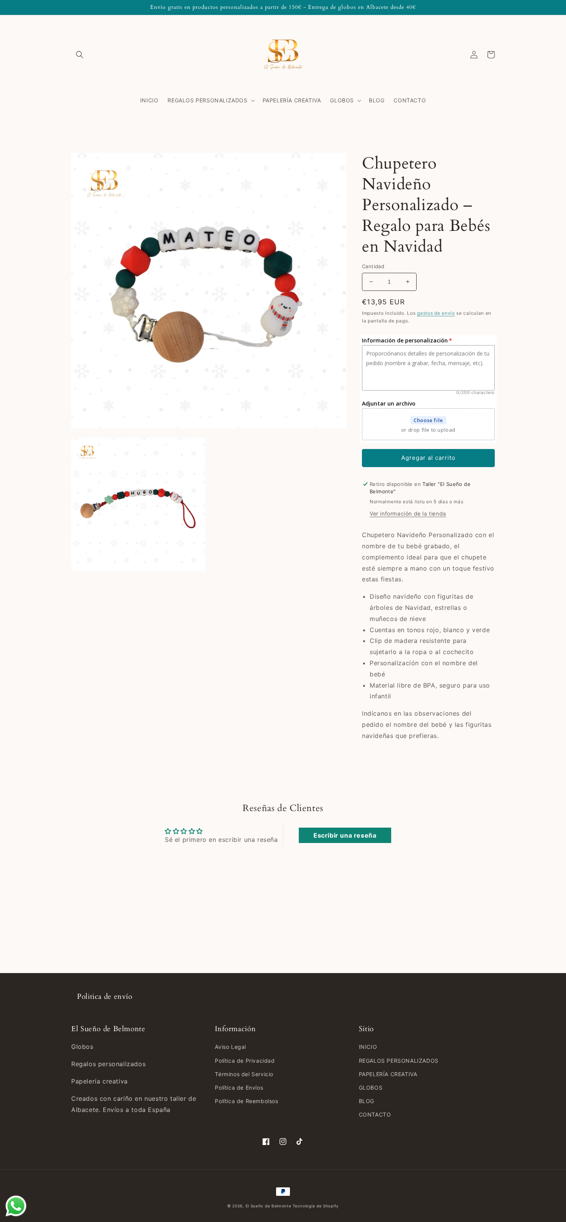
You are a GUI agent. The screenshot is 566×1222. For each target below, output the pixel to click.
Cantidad (373, 266)
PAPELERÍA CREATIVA (388, 1074)
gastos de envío (436, 313)
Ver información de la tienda (408, 513)
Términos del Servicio (244, 1074)
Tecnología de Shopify (316, 1206)
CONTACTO (375, 1114)
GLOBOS (371, 1087)
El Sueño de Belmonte (268, 1206)
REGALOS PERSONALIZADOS (399, 1060)
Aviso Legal (230, 1046)
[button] (79, 54)
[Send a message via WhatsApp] (16, 1206)
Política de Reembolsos (246, 1101)
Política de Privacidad (245, 1060)
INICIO (368, 1046)
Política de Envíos (239, 1087)
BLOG (366, 1101)
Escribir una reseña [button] (344, 835)
